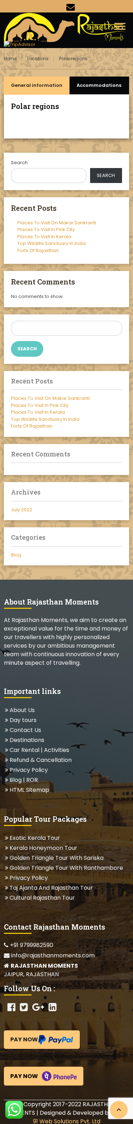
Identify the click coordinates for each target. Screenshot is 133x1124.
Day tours (23, 720)
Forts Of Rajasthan (38, 250)
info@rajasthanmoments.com (52, 955)
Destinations (26, 740)
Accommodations (99, 85)
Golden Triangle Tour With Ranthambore (66, 868)
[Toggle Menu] (120, 26)
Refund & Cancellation (40, 760)
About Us (22, 710)
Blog (16, 554)
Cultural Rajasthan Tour (42, 898)
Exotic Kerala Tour (34, 838)
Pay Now (24, 1039)
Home (10, 59)
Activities (56, 750)
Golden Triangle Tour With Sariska (56, 858)
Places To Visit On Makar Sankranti (56, 222)
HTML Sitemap (29, 790)
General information (36, 85)
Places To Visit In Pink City (46, 229)
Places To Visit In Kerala (44, 236)
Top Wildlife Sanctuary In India (51, 243)
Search (19, 162)
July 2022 (21, 509)
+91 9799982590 (31, 945)
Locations (38, 59)
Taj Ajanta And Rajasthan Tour (51, 888)
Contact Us (25, 730)
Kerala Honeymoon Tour (43, 848)
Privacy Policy (28, 770)
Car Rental (24, 750)
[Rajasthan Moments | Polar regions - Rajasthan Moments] (66, 26)
